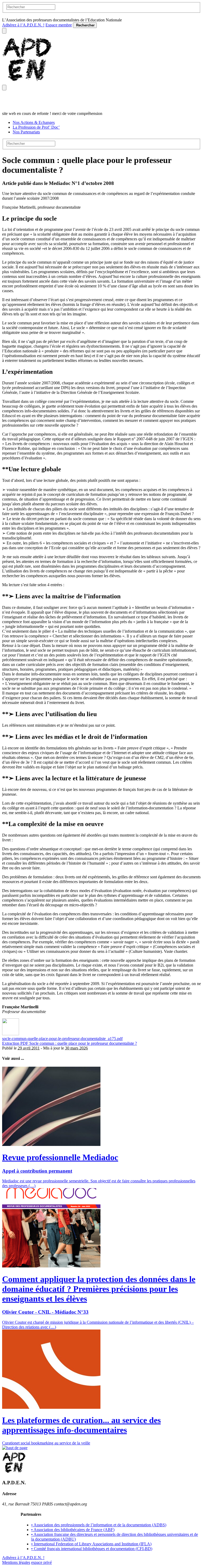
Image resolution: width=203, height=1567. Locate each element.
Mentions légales (16, 1562)
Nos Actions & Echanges (34, 122)
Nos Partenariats (26, 132)
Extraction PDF (15, 1043)
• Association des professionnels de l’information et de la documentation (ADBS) (98, 1525)
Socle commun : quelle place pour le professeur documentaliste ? (83, 1043)
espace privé (41, 1562)
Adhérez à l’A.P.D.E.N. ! (23, 25)
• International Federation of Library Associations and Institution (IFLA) (91, 1544)
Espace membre (58, 25)
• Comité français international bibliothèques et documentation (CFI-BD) (91, 1548)
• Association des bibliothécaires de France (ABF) (72, 1529)
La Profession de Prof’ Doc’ (36, 127)
